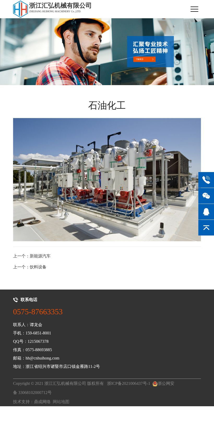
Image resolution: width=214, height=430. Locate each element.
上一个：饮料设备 (29, 267)
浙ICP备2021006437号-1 (128, 383)
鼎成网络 (42, 401)
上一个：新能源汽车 (32, 256)
